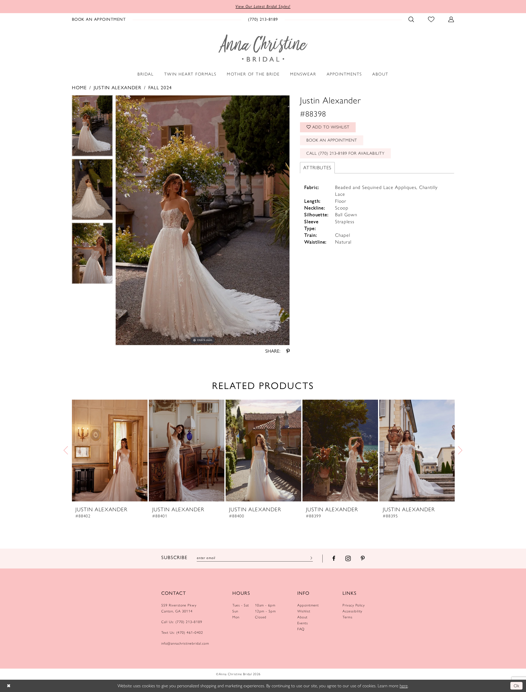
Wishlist (303, 611)
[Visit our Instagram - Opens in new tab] (348, 558)
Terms (347, 617)
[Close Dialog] (8, 686)
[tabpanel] (92, 127)
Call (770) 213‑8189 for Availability (345, 153)
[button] (451, 19)
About (302, 617)
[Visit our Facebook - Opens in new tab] (333, 558)
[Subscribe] (310, 558)
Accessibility (352, 611)
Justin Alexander (118, 87)
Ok (516, 685)
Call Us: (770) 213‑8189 (181, 622)
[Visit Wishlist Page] (431, 19)
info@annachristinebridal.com (185, 643)
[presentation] (110, 450)
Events (302, 623)
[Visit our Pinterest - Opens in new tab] (363, 558)
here (404, 685)
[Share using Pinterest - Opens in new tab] (288, 351)
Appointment (308, 605)
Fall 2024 (160, 87)
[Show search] (411, 19)
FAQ (301, 629)
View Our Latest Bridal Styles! (262, 6)
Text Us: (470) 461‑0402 (182, 632)
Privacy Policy (354, 605)
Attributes (317, 167)
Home (79, 87)
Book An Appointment (331, 140)
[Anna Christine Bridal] (262, 47)
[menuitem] (99, 19)
